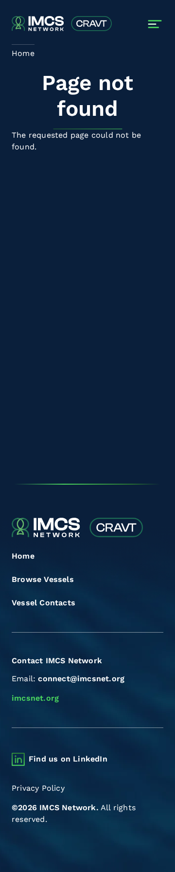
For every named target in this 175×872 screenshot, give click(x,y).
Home (23, 556)
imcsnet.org (35, 698)
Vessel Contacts (43, 602)
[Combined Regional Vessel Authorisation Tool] (62, 24)
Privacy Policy (38, 788)
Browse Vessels (43, 579)
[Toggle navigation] (154, 24)
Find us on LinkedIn (68, 758)
